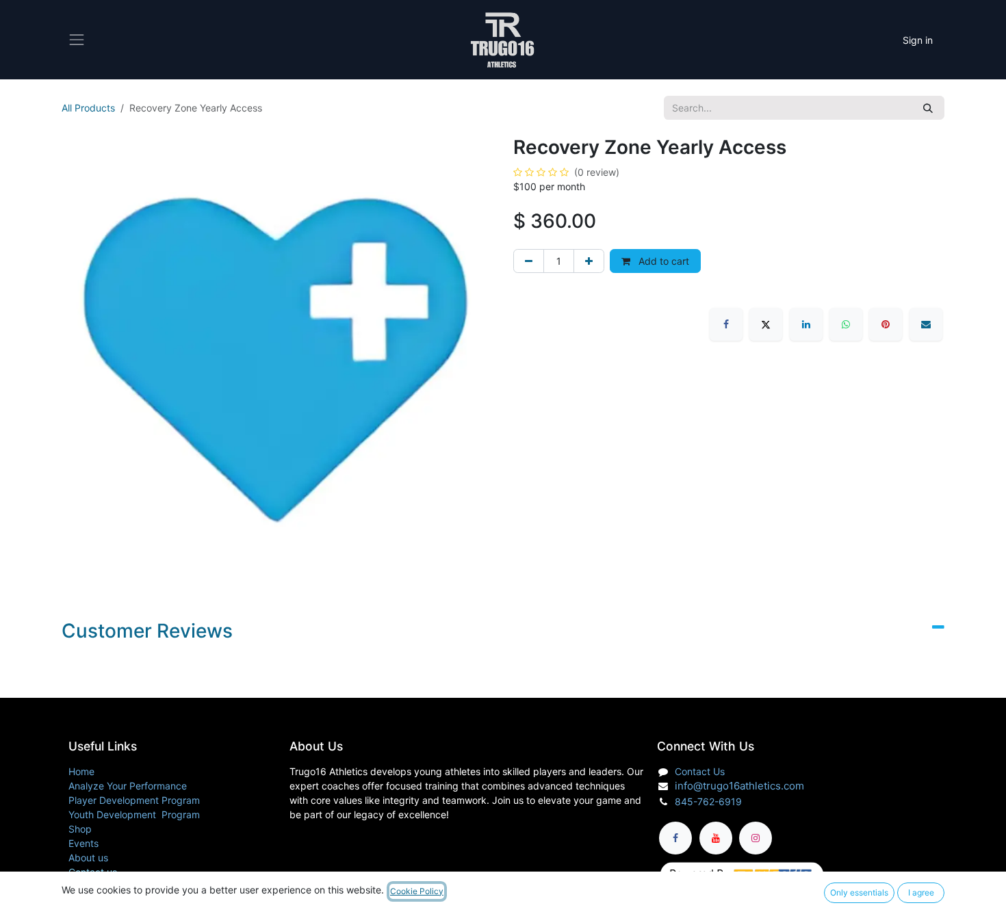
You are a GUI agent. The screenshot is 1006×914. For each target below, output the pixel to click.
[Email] (926, 324)
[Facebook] (726, 324)
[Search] (928, 108)
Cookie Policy (416, 891)
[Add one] (588, 261)
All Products (88, 108)
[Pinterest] (885, 324)
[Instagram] (755, 838)
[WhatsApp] (845, 324)
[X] (765, 324)
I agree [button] (921, 892)
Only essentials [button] (859, 892)
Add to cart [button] (662, 261)
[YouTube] (715, 838)
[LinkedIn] (806, 324)
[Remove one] (528, 261)
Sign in (918, 40)
